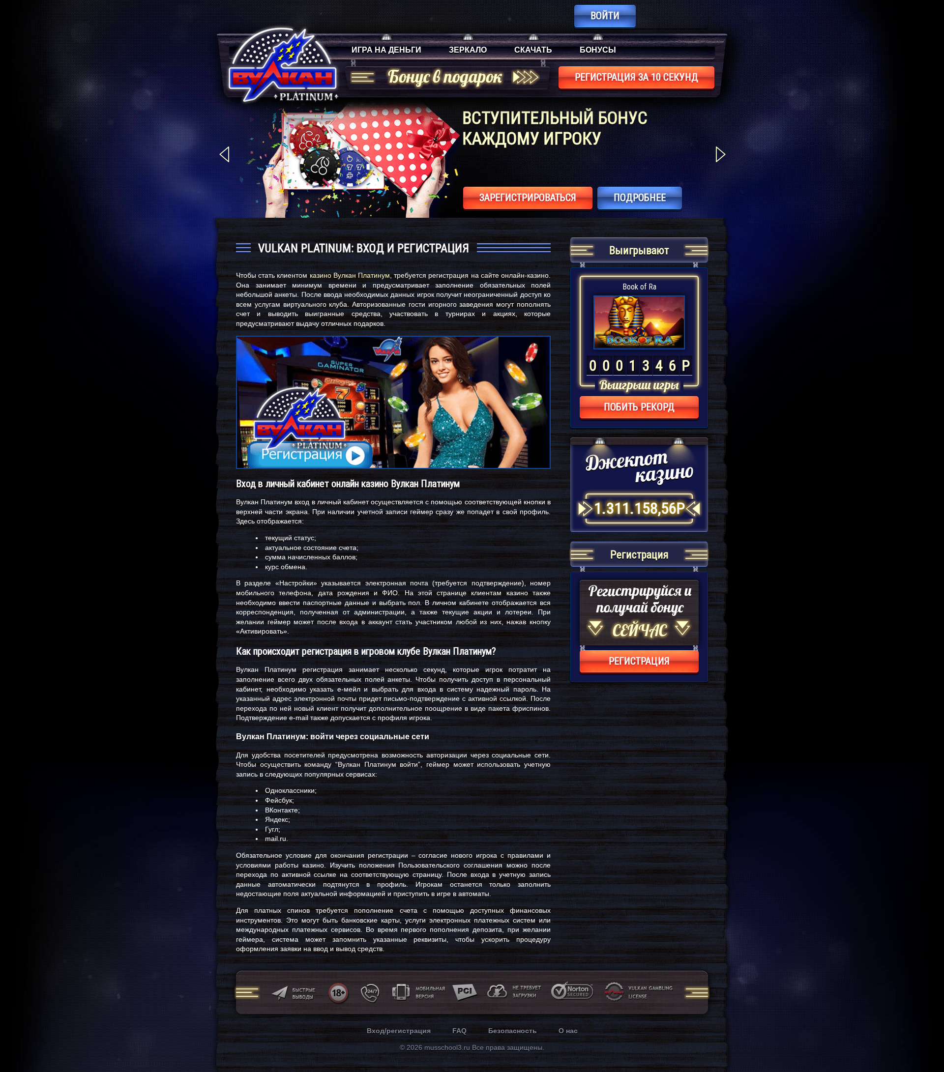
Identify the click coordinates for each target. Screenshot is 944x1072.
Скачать (533, 50)
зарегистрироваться (527, 197)
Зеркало (468, 50)
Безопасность (512, 1031)
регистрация (639, 661)
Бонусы (598, 50)
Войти (605, 16)
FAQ (459, 1031)
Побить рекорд (639, 407)
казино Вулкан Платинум (350, 275)
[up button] (921, 1037)
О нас (568, 1031)
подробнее (640, 197)
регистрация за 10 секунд (636, 77)
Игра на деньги (386, 50)
